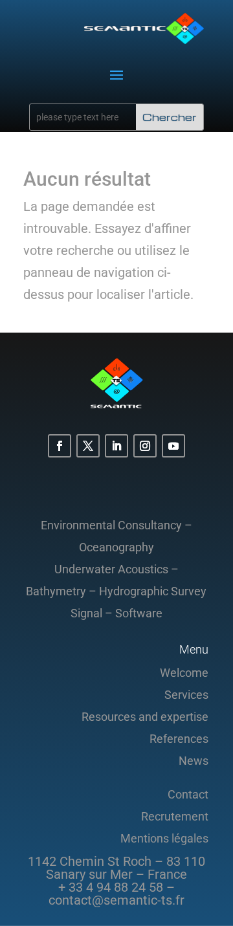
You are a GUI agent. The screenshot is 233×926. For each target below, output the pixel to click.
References (179, 738)
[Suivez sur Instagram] (145, 445)
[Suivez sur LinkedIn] (116, 445)
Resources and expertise (145, 716)
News (193, 760)
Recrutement (174, 816)
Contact (188, 794)
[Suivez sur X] (88, 445)
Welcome (184, 672)
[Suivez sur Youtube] (173, 445)
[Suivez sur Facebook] (59, 445)
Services (186, 694)
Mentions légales (164, 838)
